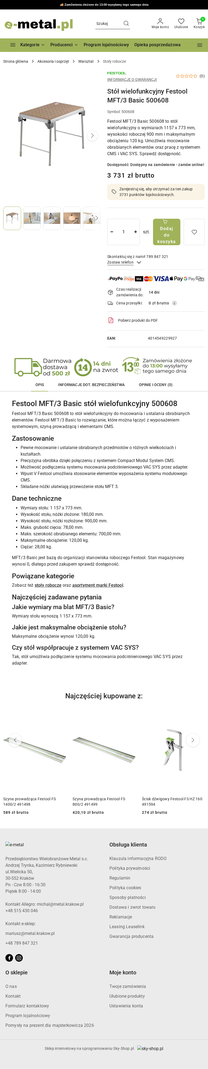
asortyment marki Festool (97, 585)
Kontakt (13, 996)
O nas (11, 986)
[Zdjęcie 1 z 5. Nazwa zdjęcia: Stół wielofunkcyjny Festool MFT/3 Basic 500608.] (12, 218)
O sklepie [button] (16, 972)
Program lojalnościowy (27, 1015)
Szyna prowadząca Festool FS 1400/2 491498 (29, 801)
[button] (64, 45)
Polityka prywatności (129, 868)
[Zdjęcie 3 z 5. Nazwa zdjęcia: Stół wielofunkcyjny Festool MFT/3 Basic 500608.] (52, 218)
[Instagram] (19, 958)
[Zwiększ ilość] (135, 232)
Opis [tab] (39, 385)
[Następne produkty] (193, 740)
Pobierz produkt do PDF (138, 320)
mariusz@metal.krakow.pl (30, 933)
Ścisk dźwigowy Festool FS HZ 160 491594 (172, 801)
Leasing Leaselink (127, 926)
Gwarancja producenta (131, 936)
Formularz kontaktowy (27, 1005)
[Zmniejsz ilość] (112, 232)
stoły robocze (48, 585)
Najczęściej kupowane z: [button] (104, 696)
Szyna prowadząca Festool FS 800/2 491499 (99, 801)
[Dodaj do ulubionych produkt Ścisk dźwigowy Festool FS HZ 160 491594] (198, 715)
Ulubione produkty (127, 996)
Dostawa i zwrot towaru (132, 907)
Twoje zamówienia (127, 986)
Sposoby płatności (127, 897)
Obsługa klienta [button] (128, 844)
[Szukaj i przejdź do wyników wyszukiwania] (126, 24)
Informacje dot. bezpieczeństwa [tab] (91, 385)
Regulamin (119, 878)
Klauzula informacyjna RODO (138, 858)
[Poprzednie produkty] (15, 740)
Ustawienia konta (126, 1005)
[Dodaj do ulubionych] (194, 232)
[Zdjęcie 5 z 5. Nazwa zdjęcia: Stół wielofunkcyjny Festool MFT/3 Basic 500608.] (92, 218)
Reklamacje (120, 916)
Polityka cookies (125, 887)
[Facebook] (9, 958)
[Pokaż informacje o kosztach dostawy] (174, 303)
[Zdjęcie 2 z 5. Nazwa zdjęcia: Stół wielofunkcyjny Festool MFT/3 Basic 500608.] (32, 218)
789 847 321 (119, 5)
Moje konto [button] (122, 972)
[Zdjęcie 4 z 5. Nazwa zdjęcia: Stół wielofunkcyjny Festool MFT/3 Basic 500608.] (72, 218)
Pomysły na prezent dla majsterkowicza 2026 (49, 1025)
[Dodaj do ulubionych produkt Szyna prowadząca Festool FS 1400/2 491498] (60, 715)
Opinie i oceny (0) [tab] (156, 385)
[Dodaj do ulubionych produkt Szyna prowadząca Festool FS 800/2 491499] (129, 715)
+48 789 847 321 (21, 943)
